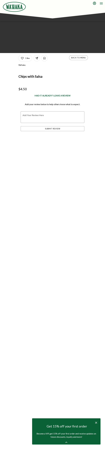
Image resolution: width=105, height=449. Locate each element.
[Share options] (37, 58)
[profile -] (94, 3)
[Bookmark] (44, 58)
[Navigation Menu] (101, 3)
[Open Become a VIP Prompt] (66, 442)
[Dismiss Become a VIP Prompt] (96, 422)
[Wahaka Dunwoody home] (14, 7)
